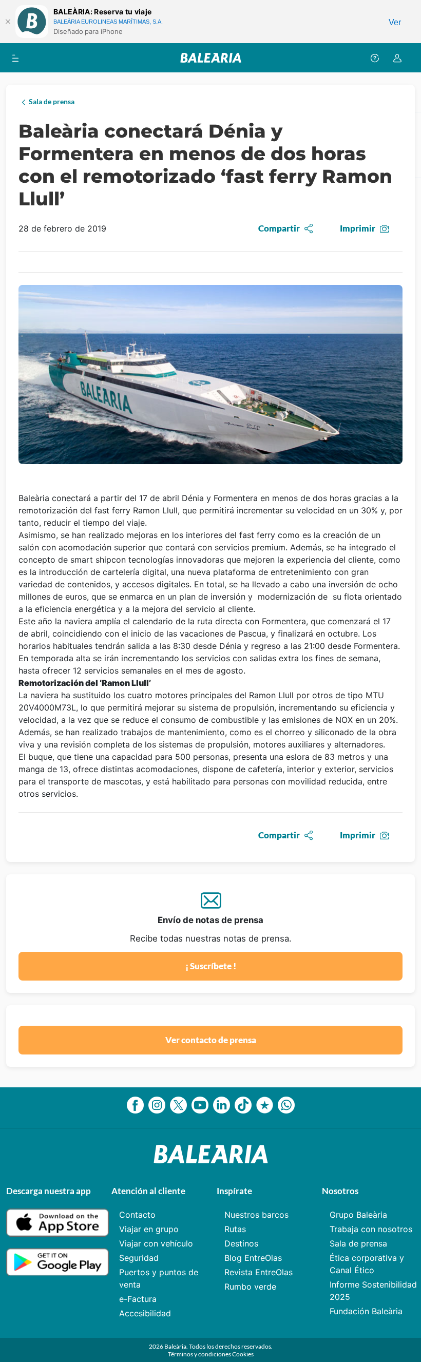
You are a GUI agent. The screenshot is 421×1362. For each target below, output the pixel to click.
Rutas (235, 1229)
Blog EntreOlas (253, 1258)
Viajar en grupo (149, 1229)
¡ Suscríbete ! (210, 966)
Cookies (243, 1354)
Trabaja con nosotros (371, 1229)
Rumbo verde (250, 1286)
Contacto (137, 1215)
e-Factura (138, 1299)
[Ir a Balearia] (210, 58)
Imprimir (357, 228)
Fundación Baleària (366, 1311)
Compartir (279, 228)
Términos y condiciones (200, 1354)
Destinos (241, 1243)
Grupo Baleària (358, 1215)
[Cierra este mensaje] (8, 21)
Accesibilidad (145, 1313)
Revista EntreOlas (258, 1272)
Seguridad (139, 1258)
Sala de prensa (358, 1243)
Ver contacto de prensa (210, 1039)
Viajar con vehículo (156, 1243)
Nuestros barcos (256, 1215)
